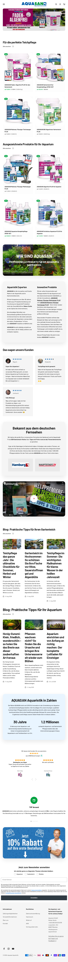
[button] (32, 779)
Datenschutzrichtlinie (36, 890)
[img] (34, 753)
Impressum (29, 917)
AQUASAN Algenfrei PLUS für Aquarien (49, 186)
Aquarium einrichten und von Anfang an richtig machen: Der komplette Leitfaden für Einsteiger (55, 645)
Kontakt (5, 923)
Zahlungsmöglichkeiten (10, 913)
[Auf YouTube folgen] (13, 949)
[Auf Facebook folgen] (4, 949)
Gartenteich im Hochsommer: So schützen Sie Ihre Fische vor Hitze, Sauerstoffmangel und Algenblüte (34, 565)
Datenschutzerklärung (33, 913)
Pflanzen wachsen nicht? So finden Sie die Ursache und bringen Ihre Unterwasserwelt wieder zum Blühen (33, 647)
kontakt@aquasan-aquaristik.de (13, 893)
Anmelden (34, 898)
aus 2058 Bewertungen (33, 756)
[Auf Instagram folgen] (8, 949)
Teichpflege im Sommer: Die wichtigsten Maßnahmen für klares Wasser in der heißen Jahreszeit (55, 565)
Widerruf (29, 920)
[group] (34, 20)
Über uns (5, 920)
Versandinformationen (10, 917)
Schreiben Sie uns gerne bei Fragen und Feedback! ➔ (56, 938)
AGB (27, 923)
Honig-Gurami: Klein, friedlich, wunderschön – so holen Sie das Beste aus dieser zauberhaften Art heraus (12, 645)
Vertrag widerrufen (32, 927)
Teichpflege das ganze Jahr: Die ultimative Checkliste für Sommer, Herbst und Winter (11, 565)
